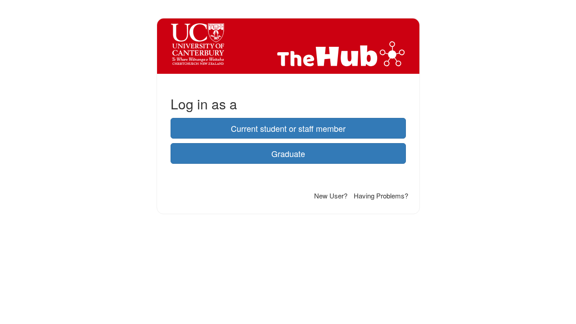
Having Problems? (381, 195)
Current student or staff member (288, 128)
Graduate (288, 153)
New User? (330, 195)
